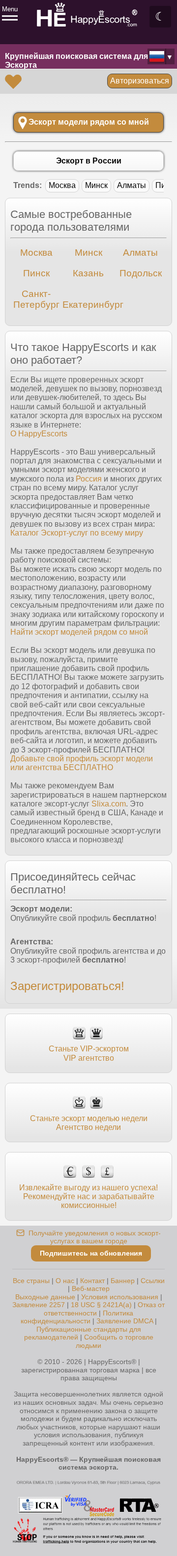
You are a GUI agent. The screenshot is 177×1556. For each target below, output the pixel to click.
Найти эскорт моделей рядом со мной (79, 632)
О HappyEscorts (38, 433)
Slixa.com (108, 804)
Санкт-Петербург (36, 299)
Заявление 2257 (38, 1305)
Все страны (31, 1281)
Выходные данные (45, 1297)
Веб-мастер (91, 1288)
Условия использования (119, 1297)
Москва (62, 185)
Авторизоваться (139, 81)
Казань (88, 273)
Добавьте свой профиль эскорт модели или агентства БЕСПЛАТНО (81, 763)
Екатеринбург (92, 304)
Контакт (92, 1281)
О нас (65, 1281)
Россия (89, 479)
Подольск (140, 273)
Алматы (131, 185)
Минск (96, 185)
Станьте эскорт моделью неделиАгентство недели (89, 1122)
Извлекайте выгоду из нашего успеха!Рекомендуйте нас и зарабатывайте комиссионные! (88, 1196)
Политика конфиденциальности (77, 1317)
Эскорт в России (88, 161)
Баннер (123, 1281)
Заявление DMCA (124, 1321)
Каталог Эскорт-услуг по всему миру (76, 533)
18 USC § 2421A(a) (101, 1305)
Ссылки (153, 1281)
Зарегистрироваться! (67, 986)
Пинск (36, 273)
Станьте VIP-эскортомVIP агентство (89, 1053)
